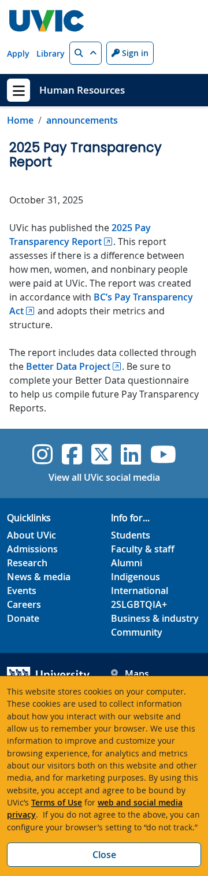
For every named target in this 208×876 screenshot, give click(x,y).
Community (136, 632)
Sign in (134, 52)
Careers (24, 604)
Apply (18, 53)
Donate (23, 618)
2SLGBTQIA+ (139, 604)
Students (130, 535)
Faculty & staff (142, 549)
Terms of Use (56, 802)
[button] (85, 53)
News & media (38, 576)
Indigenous (135, 576)
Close (104, 854)
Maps (137, 673)
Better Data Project (68, 366)
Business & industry (155, 618)
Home (20, 120)
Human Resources (82, 89)
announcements (82, 120)
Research (27, 562)
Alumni (126, 562)
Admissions (32, 549)
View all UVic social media (104, 477)
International (139, 590)
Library (50, 53)
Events (21, 590)
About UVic (31, 535)
